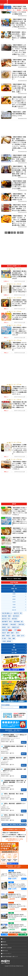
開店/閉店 (19, 10)
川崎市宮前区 (13, 624)
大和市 (17, 630)
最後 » (21, 232)
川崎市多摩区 (5, 624)
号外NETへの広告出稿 (6, 947)
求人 (14, 10)
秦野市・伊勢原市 (6, 635)
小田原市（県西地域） (7, 641)
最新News (8, 10)
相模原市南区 (6, 630)
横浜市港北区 (16, 616)
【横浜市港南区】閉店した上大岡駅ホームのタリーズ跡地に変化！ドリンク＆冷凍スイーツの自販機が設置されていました (19, 390)
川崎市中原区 (21, 624)
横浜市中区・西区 (18, 613)
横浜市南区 (14, 618)
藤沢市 (13, 635)
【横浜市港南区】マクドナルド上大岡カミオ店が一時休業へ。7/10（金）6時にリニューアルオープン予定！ (19, 346)
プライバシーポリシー (6, 953)
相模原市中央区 (15, 627)
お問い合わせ (5, 950)
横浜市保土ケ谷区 (6, 618)
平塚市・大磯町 (11, 638)
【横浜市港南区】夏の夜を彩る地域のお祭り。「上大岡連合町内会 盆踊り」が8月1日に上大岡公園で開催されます (19, 275)
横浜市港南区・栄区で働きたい (13, 730)
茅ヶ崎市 (4, 638)
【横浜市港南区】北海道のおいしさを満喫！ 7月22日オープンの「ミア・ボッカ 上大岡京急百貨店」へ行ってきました (19, 465)
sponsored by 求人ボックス (14, 731)
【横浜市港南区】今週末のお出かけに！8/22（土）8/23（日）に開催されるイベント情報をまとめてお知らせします (19, 331)
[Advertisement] (14, 127)
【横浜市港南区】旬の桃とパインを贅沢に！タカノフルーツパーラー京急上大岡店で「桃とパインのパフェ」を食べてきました (19, 511)
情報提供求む (5, 944)
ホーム (3, 938)
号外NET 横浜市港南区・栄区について (10, 956)
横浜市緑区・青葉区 (6, 616)
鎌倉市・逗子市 (20, 635)
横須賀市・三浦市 (6, 627)
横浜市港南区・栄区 (18, 621)
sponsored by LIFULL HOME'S (14, 867)
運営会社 (4, 941)
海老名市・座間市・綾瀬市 (8, 632)
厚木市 (17, 632)
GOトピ (2, 10)
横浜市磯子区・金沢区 (7, 621)
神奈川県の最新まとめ (7, 613)
